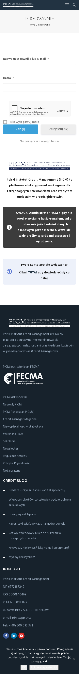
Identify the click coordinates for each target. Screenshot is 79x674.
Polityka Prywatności (16, 463)
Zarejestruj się (58, 129)
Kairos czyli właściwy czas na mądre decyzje (37, 523)
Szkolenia (9, 441)
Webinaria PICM (13, 434)
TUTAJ (32, 272)
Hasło (8, 78)
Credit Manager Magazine (20, 419)
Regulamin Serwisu (15, 456)
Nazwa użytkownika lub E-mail (26, 59)
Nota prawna (11, 470)
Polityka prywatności (44, 667)
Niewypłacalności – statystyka (23, 426)
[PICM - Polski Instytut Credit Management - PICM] (18, 5)
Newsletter (10, 448)
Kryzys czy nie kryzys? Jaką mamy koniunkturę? (39, 547)
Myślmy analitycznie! (22, 557)
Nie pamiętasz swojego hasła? (39, 141)
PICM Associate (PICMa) (18, 412)
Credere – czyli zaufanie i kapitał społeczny (37, 490)
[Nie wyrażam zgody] (74, 659)
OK (24, 667)
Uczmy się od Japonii (22, 514)
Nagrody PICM (12, 404)
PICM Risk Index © (15, 397)
